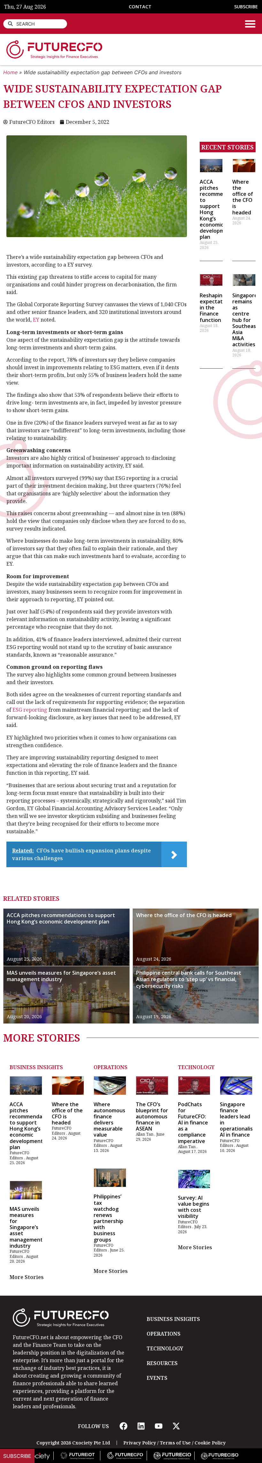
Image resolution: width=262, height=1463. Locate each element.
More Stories (27, 1277)
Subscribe (17, 1456)
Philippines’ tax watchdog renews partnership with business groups (108, 1218)
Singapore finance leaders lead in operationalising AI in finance (240, 1120)
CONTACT (140, 7)
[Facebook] (123, 1426)
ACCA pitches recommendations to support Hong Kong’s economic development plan (61, 918)
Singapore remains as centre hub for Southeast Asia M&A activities (245, 320)
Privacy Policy (139, 1443)
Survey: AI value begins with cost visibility (193, 1207)
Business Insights (36, 1067)
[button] (250, 23)
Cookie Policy (210, 1443)
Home (10, 72)
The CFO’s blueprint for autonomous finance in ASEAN (152, 1116)
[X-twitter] (176, 1426)
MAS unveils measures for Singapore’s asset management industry (61, 976)
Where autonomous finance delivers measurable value (109, 1120)
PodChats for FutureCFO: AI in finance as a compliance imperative (193, 1123)
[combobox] (35, 23)
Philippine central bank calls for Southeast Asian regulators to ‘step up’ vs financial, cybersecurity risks (188, 979)
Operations (110, 1067)
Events (157, 1377)
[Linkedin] (141, 1426)
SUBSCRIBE (246, 7)
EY (36, 319)
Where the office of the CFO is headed (242, 197)
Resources (162, 1363)
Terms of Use (175, 1443)
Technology (196, 1067)
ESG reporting (29, 709)
